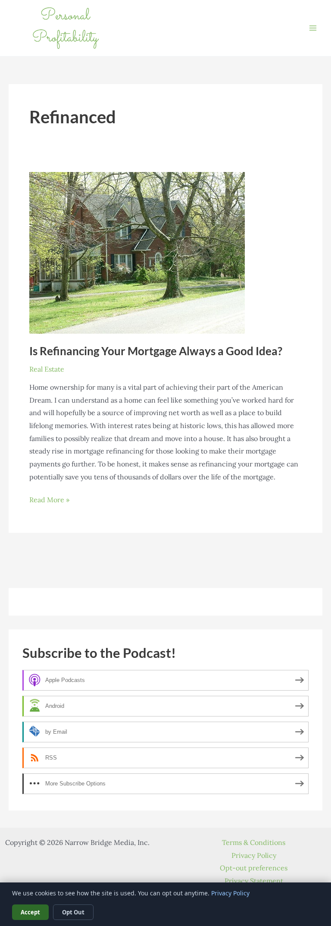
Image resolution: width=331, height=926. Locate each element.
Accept (30, 912)
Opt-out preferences (253, 867)
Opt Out (73, 912)
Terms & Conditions (253, 842)
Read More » (49, 501)
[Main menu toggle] (312, 28)
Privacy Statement (254, 880)
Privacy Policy (253, 855)
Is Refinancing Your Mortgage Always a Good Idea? (155, 351)
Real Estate (46, 369)
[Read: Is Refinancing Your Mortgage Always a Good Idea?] (137, 251)
